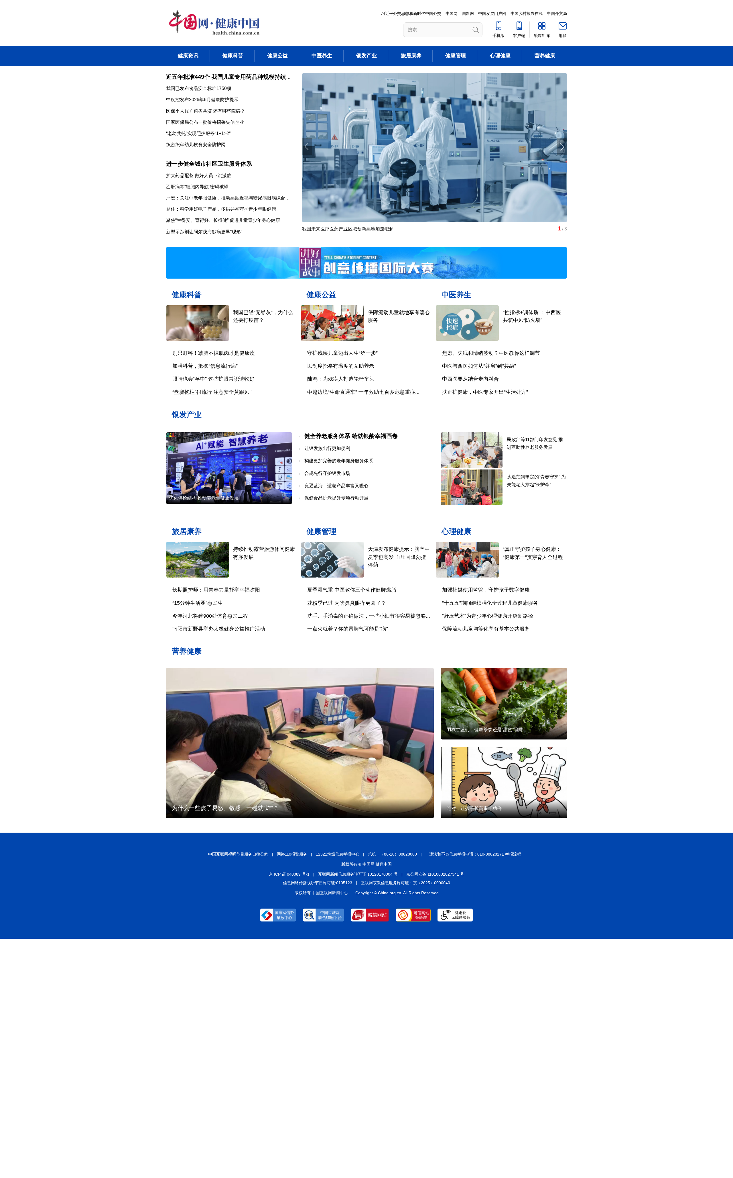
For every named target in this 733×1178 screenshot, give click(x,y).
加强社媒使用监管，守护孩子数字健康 (486, 590)
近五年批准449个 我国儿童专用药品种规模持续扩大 (231, 77)
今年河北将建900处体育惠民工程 (210, 616)
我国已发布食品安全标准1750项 (198, 88)
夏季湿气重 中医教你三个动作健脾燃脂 (351, 590)
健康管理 (455, 55)
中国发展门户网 (492, 13)
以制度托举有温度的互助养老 (340, 366)
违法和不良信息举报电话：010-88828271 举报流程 (475, 854)
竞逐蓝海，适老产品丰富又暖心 (336, 485)
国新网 (468, 13)
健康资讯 (188, 55)
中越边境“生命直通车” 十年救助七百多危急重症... (363, 392)
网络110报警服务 (292, 854)
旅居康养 (411, 55)
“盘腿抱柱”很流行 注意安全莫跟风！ (213, 392)
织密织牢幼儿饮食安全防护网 (196, 144)
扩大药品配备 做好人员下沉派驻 (198, 175)
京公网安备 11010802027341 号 (435, 874)
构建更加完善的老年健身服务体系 (338, 460)
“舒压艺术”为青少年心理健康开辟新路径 (487, 616)
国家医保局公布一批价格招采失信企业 (205, 122)
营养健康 (545, 55)
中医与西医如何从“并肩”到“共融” (479, 366)
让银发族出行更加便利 (327, 448)
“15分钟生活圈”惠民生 (197, 603)
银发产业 (366, 55)
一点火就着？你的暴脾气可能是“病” (347, 629)
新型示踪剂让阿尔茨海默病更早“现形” (204, 231)
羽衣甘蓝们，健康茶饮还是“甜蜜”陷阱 (485, 729)
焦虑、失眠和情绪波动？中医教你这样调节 (491, 353)
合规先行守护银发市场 (327, 473)
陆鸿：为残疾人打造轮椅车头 (340, 379)
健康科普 (232, 55)
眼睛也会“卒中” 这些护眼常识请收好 (213, 379)
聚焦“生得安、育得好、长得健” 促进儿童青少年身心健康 (223, 220)
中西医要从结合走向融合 (470, 379)
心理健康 (500, 55)
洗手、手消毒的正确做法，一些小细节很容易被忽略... (368, 616)
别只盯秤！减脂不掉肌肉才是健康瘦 (213, 353)
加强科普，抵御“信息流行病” (205, 366)
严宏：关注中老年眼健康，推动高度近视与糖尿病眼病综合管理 (230, 197)
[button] (562, 146)
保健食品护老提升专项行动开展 (336, 498)
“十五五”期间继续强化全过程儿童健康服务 (490, 603)
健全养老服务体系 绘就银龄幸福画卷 (351, 436)
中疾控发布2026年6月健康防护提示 (202, 99)
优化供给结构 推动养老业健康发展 (204, 498)
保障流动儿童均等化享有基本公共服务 (486, 629)
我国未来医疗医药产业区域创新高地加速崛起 (348, 228)
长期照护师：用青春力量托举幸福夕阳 (216, 590)
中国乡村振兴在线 (527, 13)
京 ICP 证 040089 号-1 (289, 874)
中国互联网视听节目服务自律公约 (238, 854)
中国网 (452, 13)
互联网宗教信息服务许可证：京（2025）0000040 (405, 882)
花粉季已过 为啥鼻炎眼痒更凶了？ (346, 603)
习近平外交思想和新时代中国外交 (411, 13)
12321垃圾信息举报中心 (337, 854)
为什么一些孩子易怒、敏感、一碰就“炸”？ (225, 808)
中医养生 (322, 55)
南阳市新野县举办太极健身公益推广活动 (218, 629)
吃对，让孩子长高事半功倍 (474, 808)
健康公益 (277, 55)
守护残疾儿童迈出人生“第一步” (342, 353)
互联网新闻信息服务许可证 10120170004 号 (358, 874)
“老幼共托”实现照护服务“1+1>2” (198, 133)
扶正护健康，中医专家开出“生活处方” (485, 392)
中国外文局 (557, 13)
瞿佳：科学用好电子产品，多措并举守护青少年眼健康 (221, 209)
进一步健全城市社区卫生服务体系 (209, 164)
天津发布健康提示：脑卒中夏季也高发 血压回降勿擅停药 (399, 557)
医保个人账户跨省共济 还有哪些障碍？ (205, 111)
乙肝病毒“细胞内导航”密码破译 (197, 186)
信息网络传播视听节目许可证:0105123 (317, 882)
